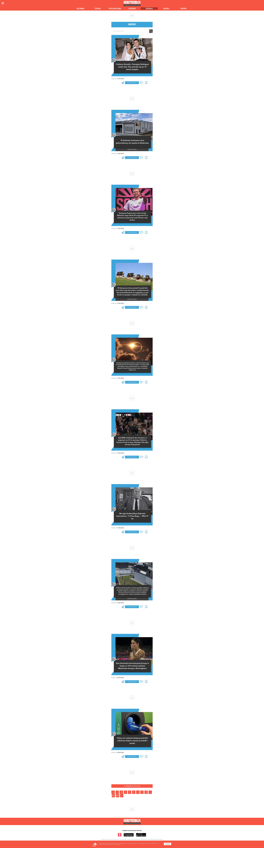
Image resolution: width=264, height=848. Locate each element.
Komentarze (132, 82)
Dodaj (166, 8)
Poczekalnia (115, 8)
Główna (80, 8)
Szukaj (149, 8)
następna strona (132, 786)
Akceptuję (167, 843)
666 (113, 796)
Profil (183, 8)
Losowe (132, 8)
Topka (98, 8)
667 (117, 796)
